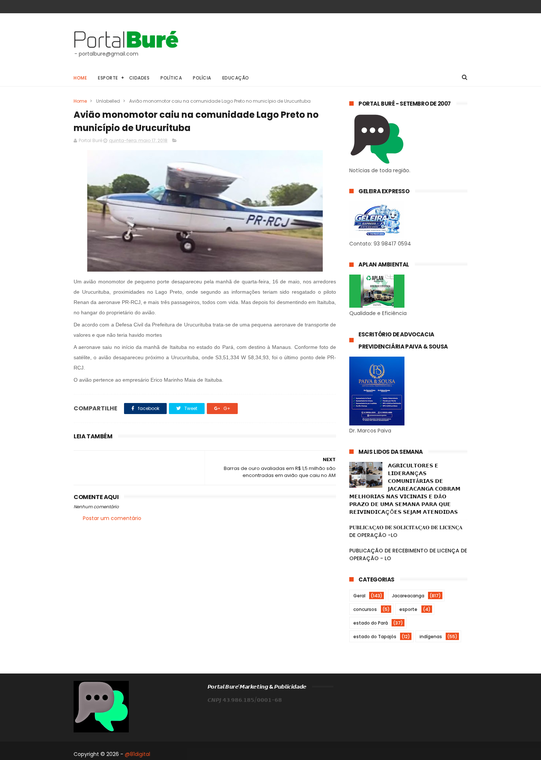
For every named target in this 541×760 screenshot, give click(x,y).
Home (80, 78)
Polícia (202, 78)
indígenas (431, 636)
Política (171, 78)
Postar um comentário (112, 518)
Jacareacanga (408, 596)
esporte (408, 609)
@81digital (137, 754)
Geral (359, 596)
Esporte (108, 78)
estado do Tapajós (374, 636)
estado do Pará (370, 623)
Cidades (139, 78)
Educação (235, 78)
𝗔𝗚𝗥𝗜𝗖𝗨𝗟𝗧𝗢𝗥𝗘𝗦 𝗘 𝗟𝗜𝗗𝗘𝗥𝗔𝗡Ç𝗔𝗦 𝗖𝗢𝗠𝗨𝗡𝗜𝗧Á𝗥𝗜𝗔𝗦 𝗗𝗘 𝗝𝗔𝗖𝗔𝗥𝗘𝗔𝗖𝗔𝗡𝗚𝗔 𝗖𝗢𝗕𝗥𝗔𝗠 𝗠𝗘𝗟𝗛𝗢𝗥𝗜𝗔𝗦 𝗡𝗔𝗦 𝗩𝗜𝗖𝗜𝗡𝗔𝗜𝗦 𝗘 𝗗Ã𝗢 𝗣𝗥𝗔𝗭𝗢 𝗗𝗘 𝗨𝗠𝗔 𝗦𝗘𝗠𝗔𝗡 (404, 489)
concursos (365, 609)
